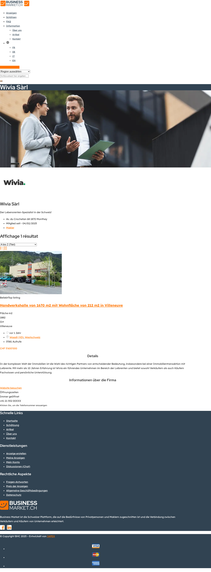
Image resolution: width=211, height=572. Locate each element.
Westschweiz (32, 337)
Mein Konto (13, 462)
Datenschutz (13, 494)
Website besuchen (11, 387)
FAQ (8, 21)
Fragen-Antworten (17, 481)
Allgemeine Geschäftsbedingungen (27, 490)
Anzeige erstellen (9, 67)
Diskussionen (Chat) (18, 466)
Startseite (12, 420)
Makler (10, 227)
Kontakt (16, 39)
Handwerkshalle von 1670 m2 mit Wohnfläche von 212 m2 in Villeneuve (61, 305)
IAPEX (51, 536)
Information (13, 25)
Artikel (15, 34)
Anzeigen (11, 12)
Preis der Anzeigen (17, 486)
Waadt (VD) (17, 337)
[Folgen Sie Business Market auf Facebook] (2, 528)
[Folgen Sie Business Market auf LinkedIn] (9, 528)
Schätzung (12, 425)
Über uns (17, 30)
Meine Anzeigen (15, 457)
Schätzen (11, 17)
